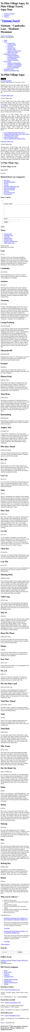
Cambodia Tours (11, 45)
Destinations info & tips (10, 54)
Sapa (5, 104)
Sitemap (6, 984)
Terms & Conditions (9, 13)
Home (5, 40)
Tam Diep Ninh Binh (9, 182)
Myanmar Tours (11, 49)
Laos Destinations (12, 58)
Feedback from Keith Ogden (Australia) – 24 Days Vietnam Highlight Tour (16, 932)
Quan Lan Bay (8, 194)
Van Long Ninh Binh (9, 188)
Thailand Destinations (13, 60)
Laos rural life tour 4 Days (11, 137)
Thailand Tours (11, 48)
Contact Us (7, 975)
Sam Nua (6, 191)
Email (6, 218)
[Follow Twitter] (16, 960)
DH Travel (9, 82)
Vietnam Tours (11, 43)
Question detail (8, 203)
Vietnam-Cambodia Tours (14, 51)
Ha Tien (6, 183)
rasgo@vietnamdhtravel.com (12, 1015)
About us (6, 16)
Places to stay (7, 61)
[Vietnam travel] (10, 20)
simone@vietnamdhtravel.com (13, 1002)
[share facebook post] (6, 80)
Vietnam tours (7, 981)
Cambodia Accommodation (14, 64)
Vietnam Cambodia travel (10, 982)
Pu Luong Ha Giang (9, 192)
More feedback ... (6, 944)
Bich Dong (7, 180)
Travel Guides (7, 972)
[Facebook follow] (6, 960)
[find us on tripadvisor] (7, 36)
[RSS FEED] (24, 960)
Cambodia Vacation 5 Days (11, 135)
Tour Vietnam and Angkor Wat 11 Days (14, 132)
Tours (5, 42)
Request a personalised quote (11, 70)
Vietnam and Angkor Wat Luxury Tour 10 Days (16, 134)
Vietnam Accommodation (14, 63)
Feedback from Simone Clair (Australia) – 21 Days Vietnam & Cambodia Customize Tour (16, 918)
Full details (7, 928)
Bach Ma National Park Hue (11, 186)
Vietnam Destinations (13, 55)
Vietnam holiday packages (11, 979)
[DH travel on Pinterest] (3, 962)
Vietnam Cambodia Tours (11, 241)
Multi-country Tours (12, 52)
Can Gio (6, 185)
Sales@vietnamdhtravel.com (12, 989)
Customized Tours (9, 69)
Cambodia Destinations (13, 57)
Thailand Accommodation (14, 66)
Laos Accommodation (13, 67)
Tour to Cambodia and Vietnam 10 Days (14, 138)
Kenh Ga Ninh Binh (9, 189)
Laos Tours (10, 46)
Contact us (7, 15)
